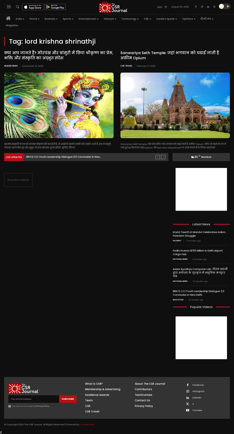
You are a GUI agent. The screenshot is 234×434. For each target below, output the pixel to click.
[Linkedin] (208, 6)
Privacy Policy (42, 406)
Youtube (197, 410)
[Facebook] (196, 6)
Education (178, 300)
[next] (163, 157)
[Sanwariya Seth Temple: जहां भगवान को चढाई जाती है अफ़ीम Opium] (175, 105)
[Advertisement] (201, 189)
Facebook (198, 385)
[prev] (158, 157)
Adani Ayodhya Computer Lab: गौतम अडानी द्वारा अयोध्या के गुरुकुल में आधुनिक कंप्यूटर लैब (200, 272)
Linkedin (196, 397)
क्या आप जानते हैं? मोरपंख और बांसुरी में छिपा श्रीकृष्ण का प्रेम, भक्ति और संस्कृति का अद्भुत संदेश (58, 55)
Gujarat (177, 241)
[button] (17, 7)
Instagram (198, 391)
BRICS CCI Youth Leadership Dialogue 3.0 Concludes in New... (63, 157)
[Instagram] (202, 6)
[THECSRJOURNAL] (113, 7)
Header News (11, 65)
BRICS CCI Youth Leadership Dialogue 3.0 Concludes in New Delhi (198, 293)
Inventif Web (88, 424)
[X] (214, 6)
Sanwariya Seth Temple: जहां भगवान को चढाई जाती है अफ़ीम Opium (169, 55)
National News (180, 259)
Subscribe (68, 399)
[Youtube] (187, 410)
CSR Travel (126, 65)
